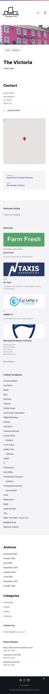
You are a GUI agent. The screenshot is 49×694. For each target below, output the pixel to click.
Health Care (8, 449)
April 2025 (7, 563)
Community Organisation (14, 413)
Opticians (10, 454)
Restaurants (8, 499)
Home (8, 50)
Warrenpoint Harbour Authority (17, 341)
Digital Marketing (10, 417)
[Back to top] (44, 678)
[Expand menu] (45, 12)
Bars (7, 68)
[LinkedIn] (28, 680)
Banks (6, 390)
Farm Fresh (8, 253)
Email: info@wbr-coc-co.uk (14, 632)
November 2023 (10, 581)
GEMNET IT (8, 314)
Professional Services (12, 477)
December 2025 (10, 554)
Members (15, 50)
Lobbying (7, 616)
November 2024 (10, 567)
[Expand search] (38, 12)
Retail (5, 504)
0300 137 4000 (9, 651)
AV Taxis (7, 282)
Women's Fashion (11, 527)
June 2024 (8, 577)
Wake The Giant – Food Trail (15, 518)
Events (6, 611)
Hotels (6, 458)
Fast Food (7, 426)
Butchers (7, 249)
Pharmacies (8, 467)
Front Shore (8, 445)
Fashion (6, 422)
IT (4, 311)
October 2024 (9, 572)
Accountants (11, 490)
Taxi (5, 279)
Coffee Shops (9, 408)
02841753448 (13, 110)
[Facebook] (20, 680)
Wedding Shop (9, 522)
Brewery (9, 440)
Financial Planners (11, 431)
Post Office (8, 472)
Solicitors (10, 481)
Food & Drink (17, 249)
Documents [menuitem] (24, 685)
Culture (6, 607)
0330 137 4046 (9, 665)
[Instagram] (24, 680)
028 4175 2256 (9, 658)
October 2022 (9, 586)
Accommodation (10, 381)
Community (8, 602)
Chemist (6, 404)
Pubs (12, 68)
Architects (7, 385)
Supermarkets (9, 509)
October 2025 (9, 558)
